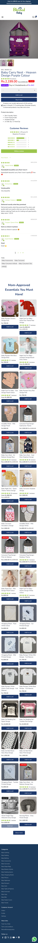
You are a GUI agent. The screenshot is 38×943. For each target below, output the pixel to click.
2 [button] (18, 253)
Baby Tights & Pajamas (7, 889)
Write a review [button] (19, 151)
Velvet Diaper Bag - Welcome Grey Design (8, 817)
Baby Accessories (7, 260)
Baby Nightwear (5, 880)
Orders (3, 910)
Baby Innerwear (5, 891)
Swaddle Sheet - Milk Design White (26, 525)
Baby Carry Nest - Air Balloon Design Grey (26, 783)
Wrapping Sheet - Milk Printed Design (8, 656)
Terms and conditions (7, 927)
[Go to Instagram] (5, 938)
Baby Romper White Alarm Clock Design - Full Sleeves (9, 688)
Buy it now (19, 100)
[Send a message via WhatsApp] (34, 939)
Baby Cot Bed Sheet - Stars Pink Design (26, 752)
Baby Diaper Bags (6, 866)
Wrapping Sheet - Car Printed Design (26, 625)
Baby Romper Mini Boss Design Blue (9, 357)
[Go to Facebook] (3, 938)
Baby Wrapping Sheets (7, 875)
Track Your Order (5, 924)
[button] (5, 79)
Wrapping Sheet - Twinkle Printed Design (9, 783)
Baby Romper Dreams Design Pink (8, 319)
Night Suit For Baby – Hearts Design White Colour (26, 591)
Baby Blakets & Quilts (7, 869)
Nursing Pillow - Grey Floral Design (26, 817)
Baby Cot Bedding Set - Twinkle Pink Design (27, 720)
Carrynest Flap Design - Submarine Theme (27, 425)
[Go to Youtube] (14, 938)
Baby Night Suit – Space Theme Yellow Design (9, 490)
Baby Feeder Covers (6, 900)
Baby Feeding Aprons (7, 872)
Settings (3, 916)
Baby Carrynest (19, 260)
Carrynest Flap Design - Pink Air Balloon (9, 556)
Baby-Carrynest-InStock (9, 264)
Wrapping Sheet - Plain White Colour (8, 625)
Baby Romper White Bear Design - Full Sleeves (28, 687)
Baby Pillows (4, 877)
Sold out (10, 826)
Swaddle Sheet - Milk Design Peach (8, 425)
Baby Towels (4, 903)
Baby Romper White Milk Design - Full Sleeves (28, 656)
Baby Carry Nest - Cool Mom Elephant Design (27, 456)
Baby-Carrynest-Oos (25, 264)
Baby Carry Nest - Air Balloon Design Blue (8, 456)
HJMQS (4, 267)
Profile (3, 913)
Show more (19, 833)
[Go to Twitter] (8, 938)
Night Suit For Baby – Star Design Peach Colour (9, 392)
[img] (5, 163)
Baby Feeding (5, 855)
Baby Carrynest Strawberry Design (7, 525)
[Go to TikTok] (16, 938)
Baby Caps (4, 894)
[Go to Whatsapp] (11, 938)
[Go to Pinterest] (19, 938)
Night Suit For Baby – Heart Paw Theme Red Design (27, 320)
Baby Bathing (5, 858)
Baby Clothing (5, 852)
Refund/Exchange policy (7, 929)
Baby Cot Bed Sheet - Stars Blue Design (8, 752)
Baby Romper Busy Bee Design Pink (27, 392)
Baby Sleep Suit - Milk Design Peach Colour (8, 590)
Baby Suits (4, 886)
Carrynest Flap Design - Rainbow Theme (27, 556)
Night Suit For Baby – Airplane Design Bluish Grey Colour (27, 357)
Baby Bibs (4, 897)
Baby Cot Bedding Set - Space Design (8, 720)
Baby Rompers (5, 883)
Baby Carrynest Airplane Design (27, 490)
